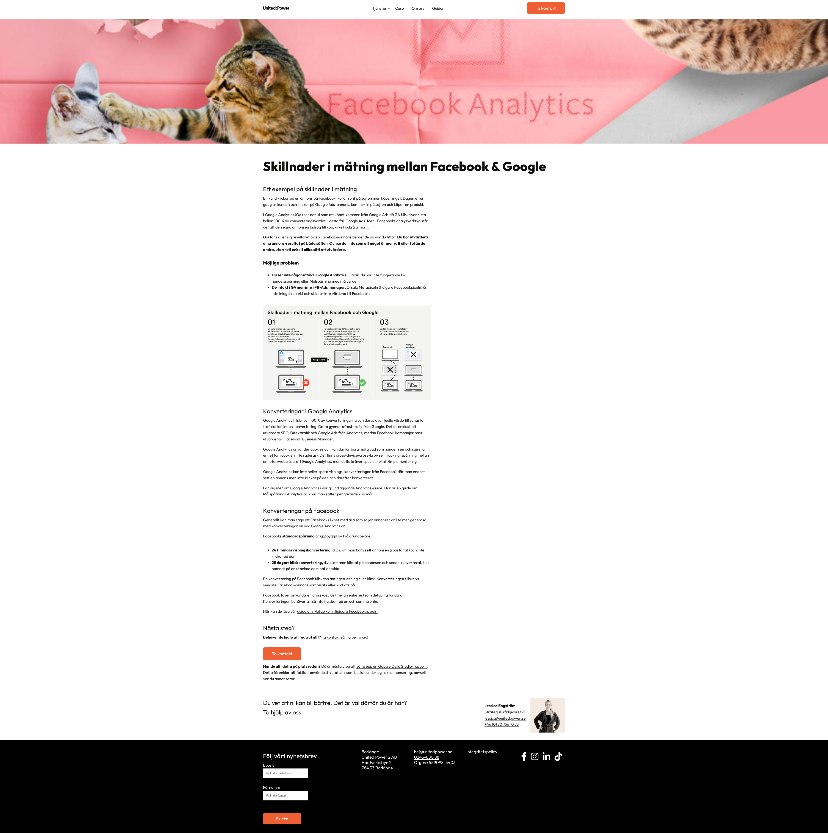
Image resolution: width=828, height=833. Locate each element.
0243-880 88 (426, 757)
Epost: (268, 765)
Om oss (418, 8)
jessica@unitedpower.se (505, 718)
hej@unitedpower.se (433, 751)
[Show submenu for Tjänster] (389, 9)
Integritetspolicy (481, 751)
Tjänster (379, 8)
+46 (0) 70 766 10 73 (502, 724)
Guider (438, 8)
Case (399, 8)
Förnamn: (271, 787)
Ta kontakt (546, 8)
